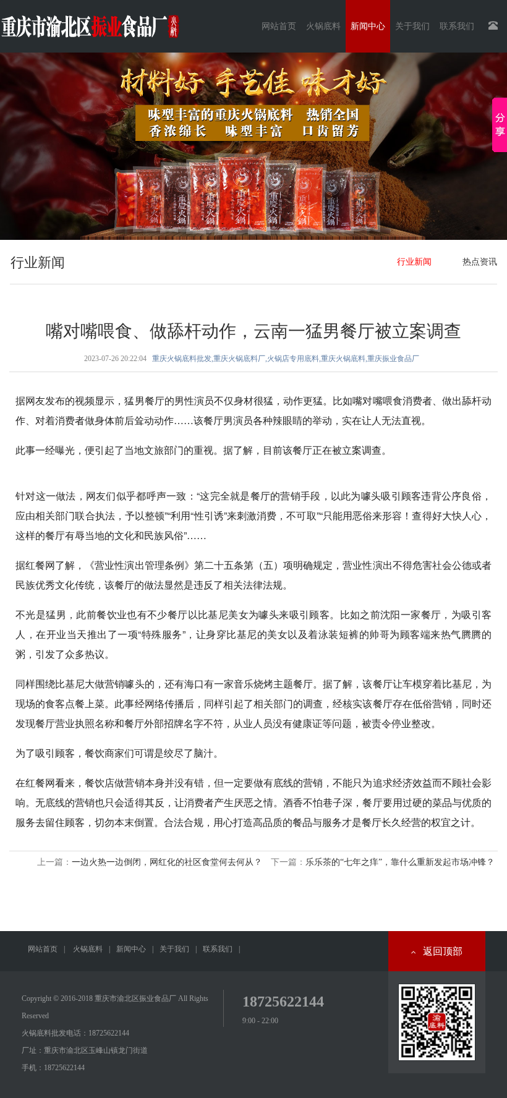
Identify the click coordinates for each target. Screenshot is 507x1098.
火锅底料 (88, 949)
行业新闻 (414, 261)
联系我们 (217, 949)
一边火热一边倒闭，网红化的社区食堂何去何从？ (167, 862)
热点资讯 (479, 261)
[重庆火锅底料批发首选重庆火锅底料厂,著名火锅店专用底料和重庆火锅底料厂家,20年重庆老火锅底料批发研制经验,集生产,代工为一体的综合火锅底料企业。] (253, 146)
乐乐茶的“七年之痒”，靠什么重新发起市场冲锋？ (400, 862)
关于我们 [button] (412, 26)
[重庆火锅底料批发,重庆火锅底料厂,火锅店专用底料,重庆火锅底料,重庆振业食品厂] (89, 21)
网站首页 (279, 26)
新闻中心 (131, 949)
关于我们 (174, 949)
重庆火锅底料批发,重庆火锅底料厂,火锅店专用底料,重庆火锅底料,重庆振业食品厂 (285, 358)
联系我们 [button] (457, 26)
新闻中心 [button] (368, 26)
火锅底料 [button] (323, 26)
